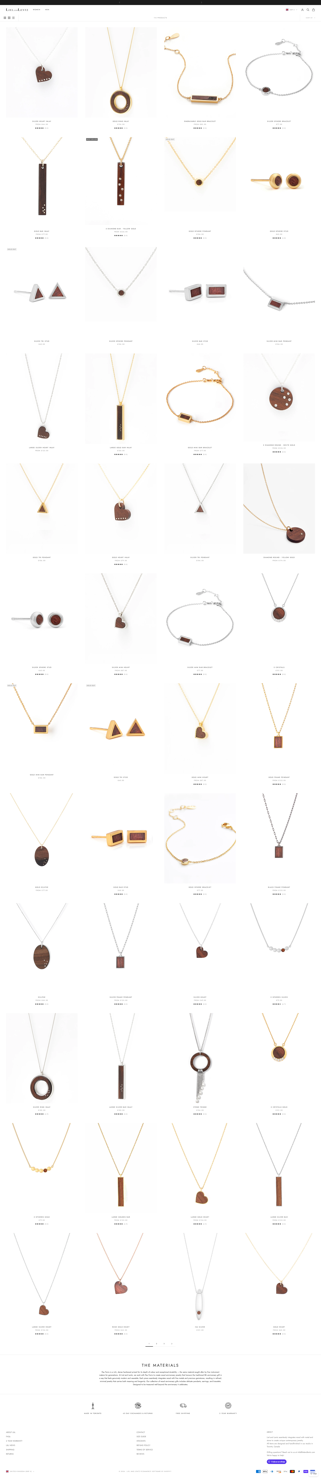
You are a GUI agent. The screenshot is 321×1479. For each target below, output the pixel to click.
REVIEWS (140, 1454)
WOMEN (36, 10)
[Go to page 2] (172, 1344)
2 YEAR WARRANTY (14, 1441)
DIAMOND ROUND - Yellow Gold (279, 557)
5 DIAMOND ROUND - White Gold (279, 445)
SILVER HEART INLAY (41, 121)
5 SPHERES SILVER (279, 997)
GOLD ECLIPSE (41, 887)
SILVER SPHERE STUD (42, 667)
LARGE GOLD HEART (200, 1217)
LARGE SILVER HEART (42, 1327)
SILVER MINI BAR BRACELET (200, 667)
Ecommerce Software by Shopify (156, 1471)
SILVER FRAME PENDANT (121, 997)
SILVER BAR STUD (200, 341)
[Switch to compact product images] (13, 17)
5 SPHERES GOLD (42, 1217)
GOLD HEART (279, 1327)
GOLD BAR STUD (120, 887)
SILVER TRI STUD (41, 341)
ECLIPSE (42, 997)
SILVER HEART (200, 997)
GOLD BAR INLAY (41, 231)
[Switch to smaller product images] (9, 17)
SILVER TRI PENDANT (200, 557)
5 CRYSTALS (279, 667)
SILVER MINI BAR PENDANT (279, 341)
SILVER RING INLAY (42, 1107)
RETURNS (10, 1454)
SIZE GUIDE (141, 1436)
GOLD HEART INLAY (121, 557)
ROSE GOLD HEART (121, 1327)
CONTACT (141, 1432)
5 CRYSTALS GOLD (279, 1107)
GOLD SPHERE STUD (279, 231)
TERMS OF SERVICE (145, 1449)
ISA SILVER (200, 1327)
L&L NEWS (10, 1445)
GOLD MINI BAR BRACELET (200, 448)
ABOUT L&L (10, 1432)
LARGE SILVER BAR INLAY (121, 1107)
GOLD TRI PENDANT (42, 557)
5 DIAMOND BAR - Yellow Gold (121, 229)
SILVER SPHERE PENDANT (121, 341)
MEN (47, 10)
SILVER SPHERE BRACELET (279, 121)
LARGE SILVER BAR (279, 1217)
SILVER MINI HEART (121, 667)
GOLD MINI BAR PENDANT (42, 775)
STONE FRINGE (200, 1107)
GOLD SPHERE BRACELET (200, 887)
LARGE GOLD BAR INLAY (121, 448)
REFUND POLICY (143, 1445)
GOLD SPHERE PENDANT (200, 231)
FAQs (8, 1436)
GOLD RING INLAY (121, 121)
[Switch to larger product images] (5, 17)
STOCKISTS (141, 1441)
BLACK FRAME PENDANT (279, 887)
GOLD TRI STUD (121, 777)
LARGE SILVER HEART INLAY (42, 448)
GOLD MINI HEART (200, 777)
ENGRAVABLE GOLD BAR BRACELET (200, 121)
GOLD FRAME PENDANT (279, 777)
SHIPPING (10, 1449)
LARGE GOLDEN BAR (121, 1217)
